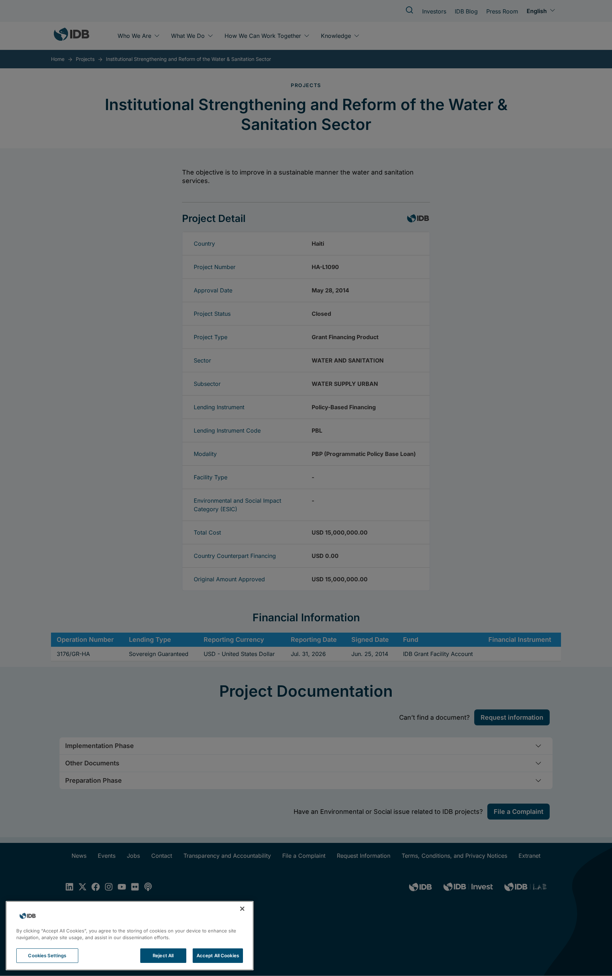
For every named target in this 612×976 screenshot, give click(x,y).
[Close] (242, 909)
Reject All (163, 955)
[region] (130, 935)
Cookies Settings (47, 955)
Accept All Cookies (218, 955)
